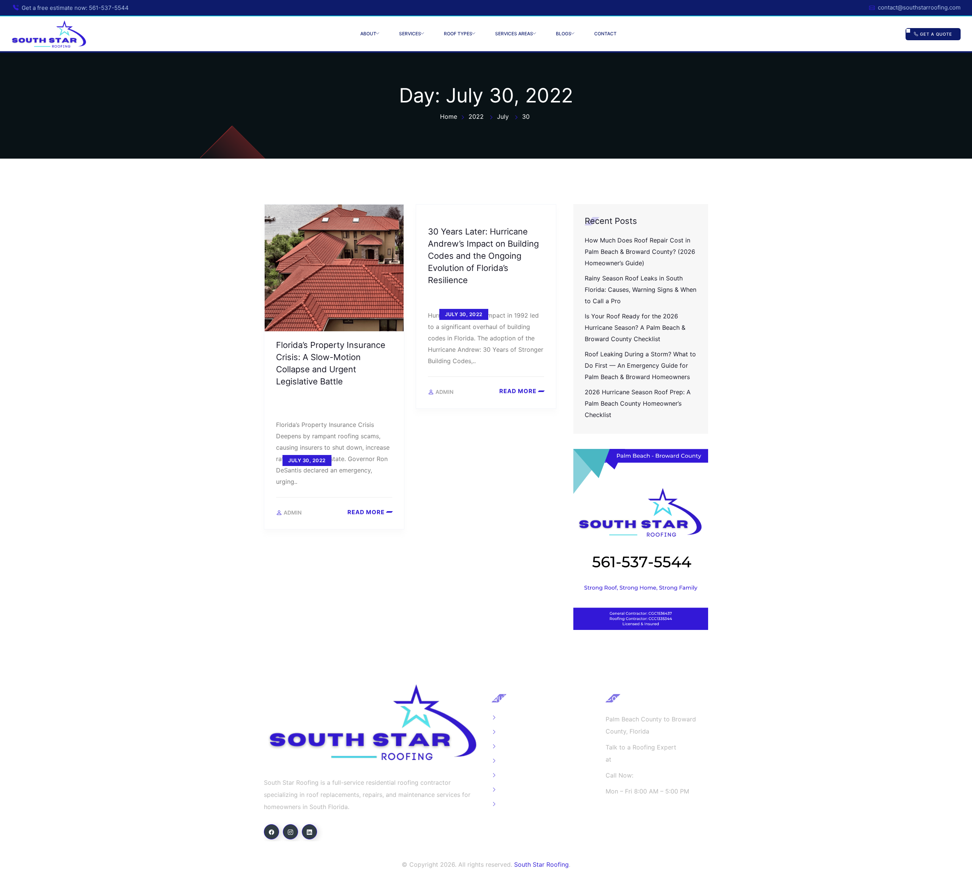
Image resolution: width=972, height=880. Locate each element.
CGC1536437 (625, 807)
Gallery (510, 732)
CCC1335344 (625, 823)
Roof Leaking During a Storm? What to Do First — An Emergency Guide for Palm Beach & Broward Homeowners (640, 365)
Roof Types (458, 33)
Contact (605, 33)
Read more (366, 512)
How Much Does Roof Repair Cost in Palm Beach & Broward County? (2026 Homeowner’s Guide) (640, 251)
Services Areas (514, 33)
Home (508, 717)
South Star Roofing (541, 864)
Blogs (563, 33)
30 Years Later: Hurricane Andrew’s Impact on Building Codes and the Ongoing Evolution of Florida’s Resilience (483, 256)
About (368, 33)
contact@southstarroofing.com (919, 7)
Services (410, 33)
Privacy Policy (520, 804)
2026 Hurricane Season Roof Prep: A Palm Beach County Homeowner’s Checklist (638, 403)
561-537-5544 (109, 7)
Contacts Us (518, 775)
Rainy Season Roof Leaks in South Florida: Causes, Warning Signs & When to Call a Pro (640, 289)
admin (292, 512)
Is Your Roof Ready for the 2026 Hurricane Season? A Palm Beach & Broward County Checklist (635, 327)
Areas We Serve (522, 761)
